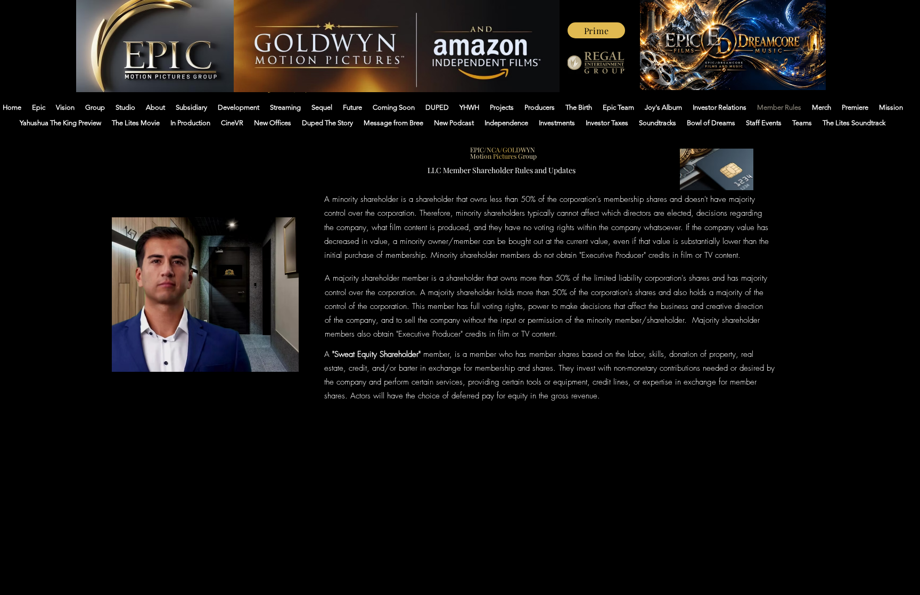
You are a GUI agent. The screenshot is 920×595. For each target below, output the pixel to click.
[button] (285, 360)
